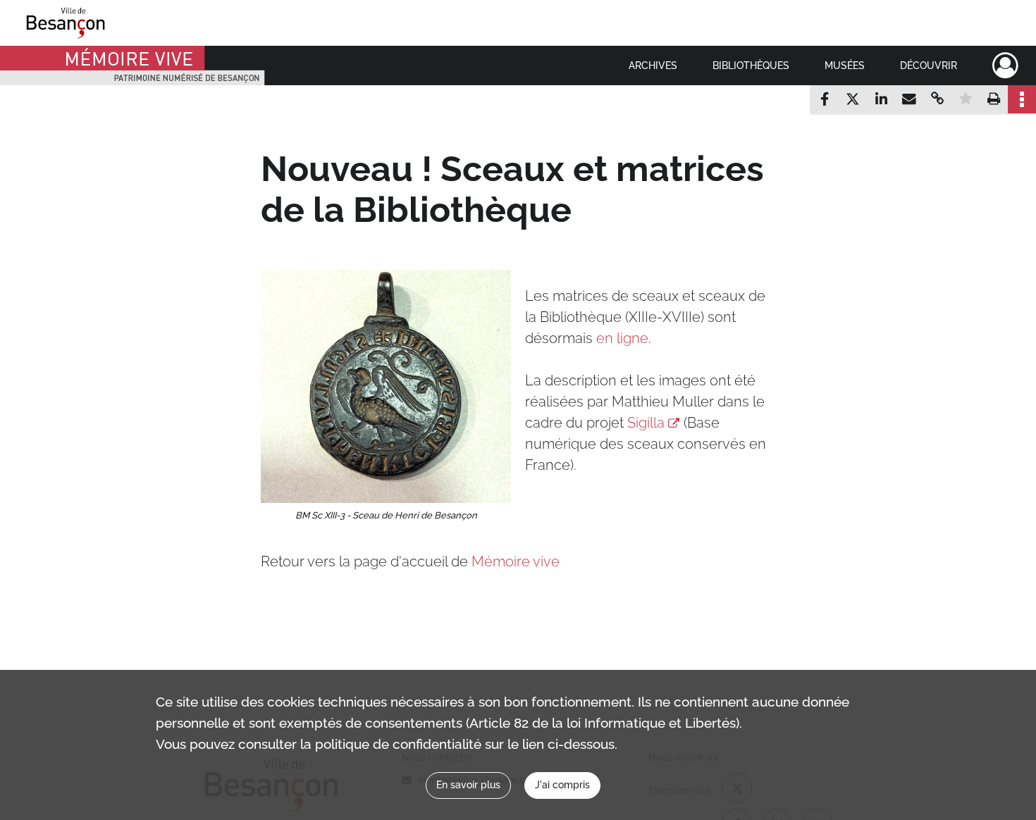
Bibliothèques (751, 65)
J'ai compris (562, 784)
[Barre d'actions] (1022, 99)
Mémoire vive (515, 561)
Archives (653, 65)
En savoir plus (468, 784)
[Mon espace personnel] (1005, 65)
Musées (845, 65)
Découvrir (928, 65)
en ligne (622, 338)
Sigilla (646, 422)
